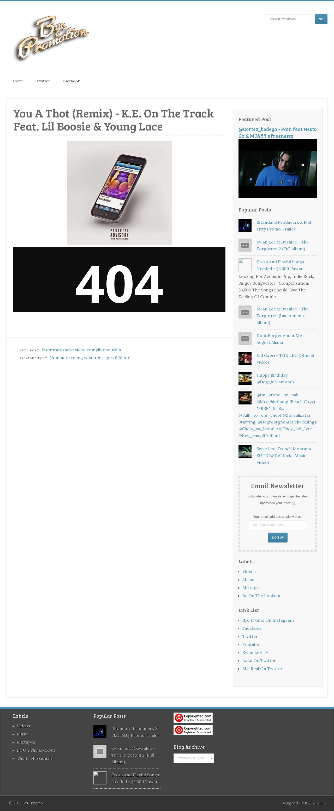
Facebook (71, 81)
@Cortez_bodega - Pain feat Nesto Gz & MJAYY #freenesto (277, 132)
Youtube (250, 644)
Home (18, 81)
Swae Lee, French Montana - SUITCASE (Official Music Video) (285, 455)
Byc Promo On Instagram (268, 620)
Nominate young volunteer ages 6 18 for (90, 357)
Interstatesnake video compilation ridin (81, 349)
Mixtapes (251, 587)
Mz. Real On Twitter (262, 668)
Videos (249, 571)
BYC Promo (315, 803)
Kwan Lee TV (255, 652)
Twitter (43, 81)
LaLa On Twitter (259, 660)
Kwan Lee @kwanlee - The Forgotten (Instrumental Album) (283, 315)
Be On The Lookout (261, 595)
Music (248, 579)
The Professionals (35, 758)
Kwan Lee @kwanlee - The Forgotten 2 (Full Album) (133, 755)
